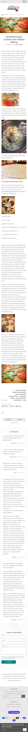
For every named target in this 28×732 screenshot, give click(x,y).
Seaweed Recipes (18, 400)
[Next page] (16, 625)
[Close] (26, 726)
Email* (3, 640)
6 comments (4, 400)
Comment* (4, 646)
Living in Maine (22, 396)
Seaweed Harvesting (21, 398)
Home (2, 14)
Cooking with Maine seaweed (19, 392)
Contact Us (18, 704)
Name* (3, 634)
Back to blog (14, 422)
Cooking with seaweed (20, 394)
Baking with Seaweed (21, 390)
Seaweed (13, 398)
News (6, 14)
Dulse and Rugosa (13, 396)
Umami (24, 400)
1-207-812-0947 (10, 704)
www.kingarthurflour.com (8, 191)
